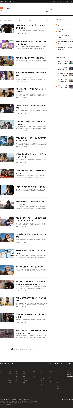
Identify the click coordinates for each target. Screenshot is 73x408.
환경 (8, 375)
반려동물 (42, 386)
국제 (24, 369)
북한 (0, 375)
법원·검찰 (9, 373)
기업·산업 (17, 371)
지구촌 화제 (25, 384)
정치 (0, 369)
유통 (16, 378)
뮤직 (57, 390)
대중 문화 (42, 378)
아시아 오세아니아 (26, 378)
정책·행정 (34, 371)
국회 (0, 373)
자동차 (17, 376)
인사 (49, 389)
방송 (57, 384)
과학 (8, 378)
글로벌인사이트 (25, 386)
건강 (41, 384)
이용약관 (1, 399)
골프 (57, 375)
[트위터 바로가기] (65, 399)
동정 (49, 391)
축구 (57, 373)
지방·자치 (34, 373)
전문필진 (50, 381)
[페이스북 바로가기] (62, 399)
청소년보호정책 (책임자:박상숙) (16, 399)
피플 (49, 386)
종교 (41, 380)
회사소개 (68, 369)
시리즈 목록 (50, 371)
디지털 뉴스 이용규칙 (25, 399)
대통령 (1, 371)
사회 (8, 369)
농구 (57, 376)
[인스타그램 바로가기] (67, 399)
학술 (41, 373)
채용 (12, 363)
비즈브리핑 (17, 386)
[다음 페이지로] (33, 349)
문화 (41, 369)
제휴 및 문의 (7, 363)
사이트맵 (68, 378)
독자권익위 (69, 370)
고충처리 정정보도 (70, 376)
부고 (49, 392)
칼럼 (49, 379)
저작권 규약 (69, 374)
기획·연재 (50, 369)
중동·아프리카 (25, 376)
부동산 (17, 373)
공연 (41, 389)
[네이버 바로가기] (72, 399)
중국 (24, 373)
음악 (41, 371)
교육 (8, 376)
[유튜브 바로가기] (70, 399)
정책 (16, 384)
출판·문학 (42, 376)
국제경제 (24, 371)
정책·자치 (34, 369)
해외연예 (58, 388)
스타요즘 (58, 392)
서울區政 (34, 375)
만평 (49, 383)
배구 (57, 378)
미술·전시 (42, 375)
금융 (16, 375)
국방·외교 (1, 376)
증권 (16, 380)
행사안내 (1, 363)
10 (30, 349)
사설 (49, 377)
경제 (16, 369)
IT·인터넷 (17, 382)
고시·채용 (34, 376)
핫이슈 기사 (58, 20)
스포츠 (58, 369)
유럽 (24, 382)
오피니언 (50, 375)
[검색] (46, 8)
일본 (24, 375)
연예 (57, 382)
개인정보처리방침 (6, 399)
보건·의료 (9, 380)
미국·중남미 (25, 380)
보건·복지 (9, 382)
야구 (57, 371)
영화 (41, 387)
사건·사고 (9, 371)
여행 (41, 382)
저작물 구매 (69, 372)
